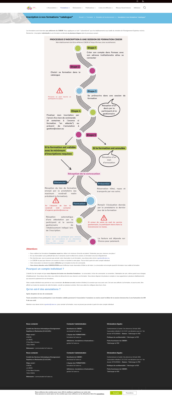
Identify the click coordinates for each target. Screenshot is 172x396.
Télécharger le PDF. (133, 337)
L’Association (51, 8)
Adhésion (137, 8)
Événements (77, 8)
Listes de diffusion (105, 8)
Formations (64, 8)
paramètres (100, 394)
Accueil (81, 17)
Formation (90, 17)
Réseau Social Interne (123, 8)
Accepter (116, 393)
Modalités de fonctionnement (105, 17)
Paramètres (129, 393)
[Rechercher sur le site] (144, 8)
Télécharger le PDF (134, 333)
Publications (90, 8)
